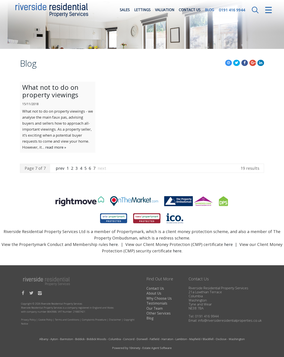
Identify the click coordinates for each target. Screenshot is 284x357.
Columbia (114, 339)
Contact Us (190, 10)
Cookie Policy (45, 319)
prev (60, 168)
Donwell (142, 339)
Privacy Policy (28, 319)
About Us (153, 293)
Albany (43, 339)
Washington (237, 339)
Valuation (164, 10)
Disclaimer (115, 319)
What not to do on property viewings (50, 91)
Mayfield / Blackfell (201, 339)
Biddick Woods (96, 339)
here (113, 244)
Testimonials (156, 303)
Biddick (80, 339)
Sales (125, 10)
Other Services (158, 313)
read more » (55, 147)
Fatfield (154, 339)
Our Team (154, 308)
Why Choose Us (159, 298)
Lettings (142, 10)
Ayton (54, 339)
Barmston (66, 339)
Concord (128, 339)
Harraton (167, 339)
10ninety (134, 348)
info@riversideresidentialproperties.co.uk (230, 320)
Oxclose (221, 339)
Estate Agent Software (157, 348)
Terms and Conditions (67, 319)
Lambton (181, 339)
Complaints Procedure (94, 319)
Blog (209, 10)
